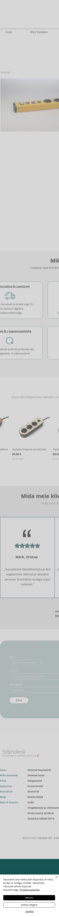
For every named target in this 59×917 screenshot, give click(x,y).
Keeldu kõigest (29, 904)
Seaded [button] (29, 911)
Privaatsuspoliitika (30, 889)
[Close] (54, 879)
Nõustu (29, 897)
